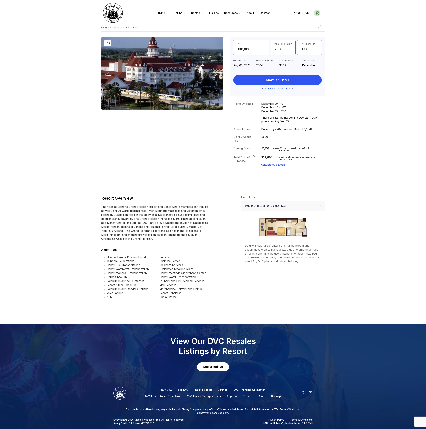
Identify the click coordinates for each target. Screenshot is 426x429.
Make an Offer (277, 80)
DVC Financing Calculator (249, 389)
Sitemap (276, 396)
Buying (161, 13)
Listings (214, 13)
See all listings (213, 366)
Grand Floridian (119, 27)
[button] (216, 74)
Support (232, 396)
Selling (178, 13)
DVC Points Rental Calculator (163, 396)
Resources (231, 13)
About (250, 13)
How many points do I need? (277, 88)
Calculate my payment (273, 164)
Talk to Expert (203, 389)
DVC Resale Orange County (204, 396)
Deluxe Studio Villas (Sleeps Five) (265, 205)
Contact (265, 13)
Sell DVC (183, 389)
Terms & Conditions (301, 419)
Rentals (196, 13)
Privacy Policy (276, 419)
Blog (262, 396)
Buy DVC (166, 389)
